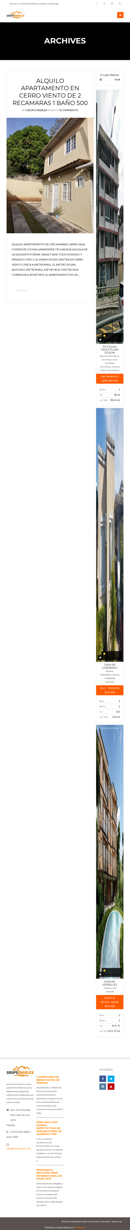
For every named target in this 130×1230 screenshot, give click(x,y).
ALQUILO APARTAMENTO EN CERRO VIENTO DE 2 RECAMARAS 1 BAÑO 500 (50, 92)
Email (117, 79)
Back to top (117, 1221)
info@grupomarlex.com (18, 1148)
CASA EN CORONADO (109, 666)
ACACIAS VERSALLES (109, 983)
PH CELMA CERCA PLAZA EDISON (110, 349)
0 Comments (68, 110)
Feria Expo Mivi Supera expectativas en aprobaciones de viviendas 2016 (49, 1128)
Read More (21, 290)
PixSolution (79, 1227)
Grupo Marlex (36, 110)
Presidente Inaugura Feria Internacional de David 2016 (49, 1174)
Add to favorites (111, 339)
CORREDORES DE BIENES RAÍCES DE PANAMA (48, 1079)
